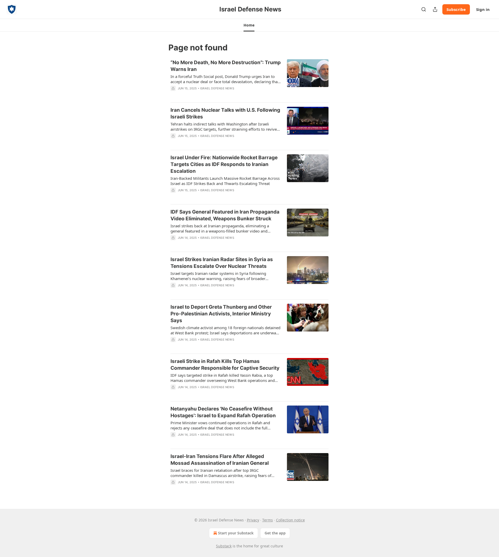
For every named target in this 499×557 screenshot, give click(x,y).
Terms (267, 520)
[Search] (423, 9)
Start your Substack (236, 533)
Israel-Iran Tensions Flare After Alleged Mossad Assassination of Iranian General (219, 459)
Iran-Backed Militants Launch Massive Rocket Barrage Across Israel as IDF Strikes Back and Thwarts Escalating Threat (225, 181)
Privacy (253, 520)
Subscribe (456, 9)
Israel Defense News (217, 88)
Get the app (275, 533)
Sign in (483, 9)
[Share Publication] (435, 9)
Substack (224, 545)
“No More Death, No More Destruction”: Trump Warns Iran (225, 65)
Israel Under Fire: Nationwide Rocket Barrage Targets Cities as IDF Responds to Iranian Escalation (224, 164)
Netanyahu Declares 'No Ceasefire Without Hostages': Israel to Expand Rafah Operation (223, 412)
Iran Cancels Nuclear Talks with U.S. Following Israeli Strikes (225, 113)
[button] (248, 25)
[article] (249, 78)
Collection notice (290, 520)
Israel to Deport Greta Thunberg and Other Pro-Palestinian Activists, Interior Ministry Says (221, 313)
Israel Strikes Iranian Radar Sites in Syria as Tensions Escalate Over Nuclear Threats (221, 262)
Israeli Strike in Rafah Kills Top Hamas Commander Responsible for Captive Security (224, 364)
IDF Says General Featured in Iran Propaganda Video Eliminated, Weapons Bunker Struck (224, 215)
